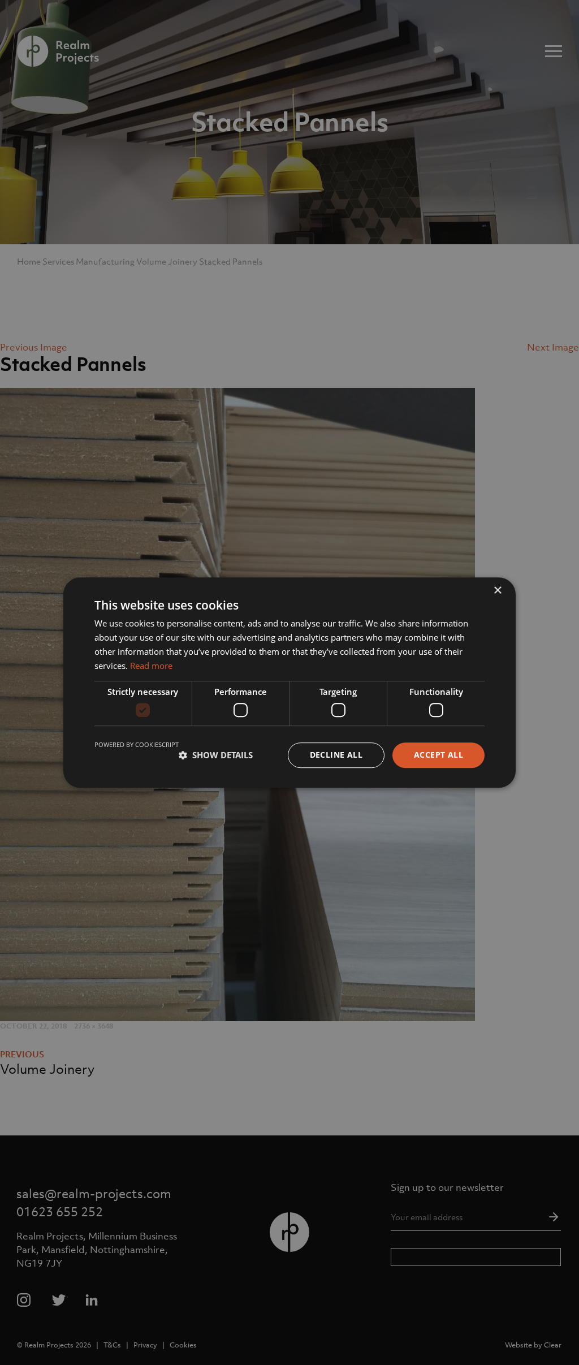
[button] (216, 755)
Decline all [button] (336, 754)
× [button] (497, 590)
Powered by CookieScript (136, 744)
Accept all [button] (438, 754)
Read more (151, 665)
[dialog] (289, 682)
